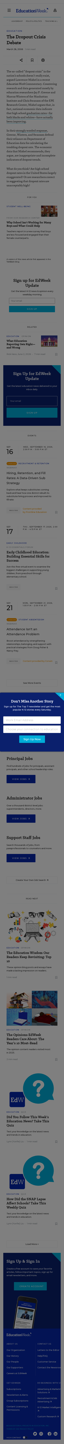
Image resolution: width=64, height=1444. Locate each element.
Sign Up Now (32, 739)
